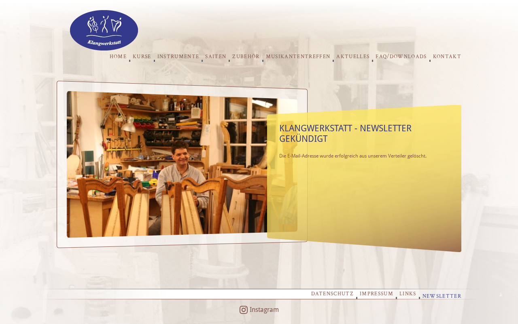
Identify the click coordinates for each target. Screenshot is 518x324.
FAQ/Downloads (401, 56)
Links (407, 293)
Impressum (376, 293)
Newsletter (441, 296)
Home (118, 56)
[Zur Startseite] (104, 48)
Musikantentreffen (298, 56)
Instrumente (178, 56)
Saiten (215, 56)
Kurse (142, 56)
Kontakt (447, 56)
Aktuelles (352, 56)
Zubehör (245, 56)
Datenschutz (332, 293)
